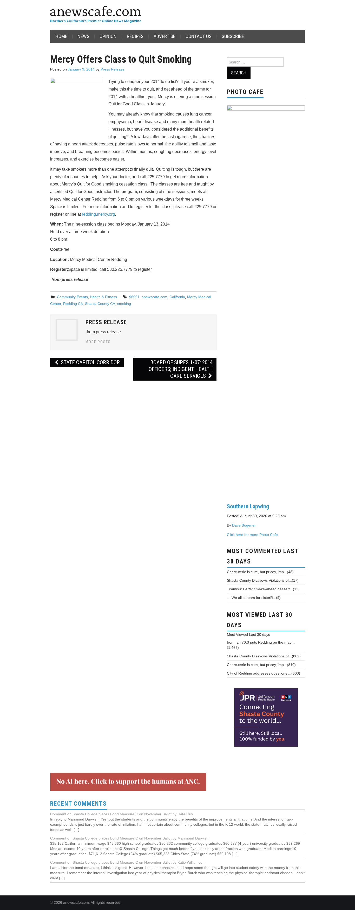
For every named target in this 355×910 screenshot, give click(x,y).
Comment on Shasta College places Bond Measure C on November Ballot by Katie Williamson (127, 862)
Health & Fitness (103, 297)
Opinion (108, 36)
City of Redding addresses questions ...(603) (263, 673)
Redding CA (73, 304)
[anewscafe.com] (95, 14)
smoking (124, 304)
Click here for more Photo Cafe (252, 535)
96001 (134, 297)
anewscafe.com (154, 297)
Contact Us (199, 36)
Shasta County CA (100, 304)
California (177, 297)
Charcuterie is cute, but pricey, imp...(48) (260, 572)
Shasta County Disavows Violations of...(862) (264, 656)
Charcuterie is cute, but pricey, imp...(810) (261, 665)
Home (61, 36)
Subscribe (233, 36)
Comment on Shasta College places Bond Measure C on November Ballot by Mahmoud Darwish (129, 838)
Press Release (112, 69)
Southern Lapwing (248, 506)
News (83, 36)
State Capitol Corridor (90, 362)
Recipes (135, 36)
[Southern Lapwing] (266, 300)
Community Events (72, 297)
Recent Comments (78, 803)
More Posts (98, 342)
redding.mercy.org (98, 214)
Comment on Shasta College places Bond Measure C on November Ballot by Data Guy (121, 814)
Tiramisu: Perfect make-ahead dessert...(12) (263, 589)
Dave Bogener (244, 525)
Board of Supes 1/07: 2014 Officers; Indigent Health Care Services (181, 369)
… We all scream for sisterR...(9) (254, 597)
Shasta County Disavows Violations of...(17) (263, 580)
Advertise (164, 36)
